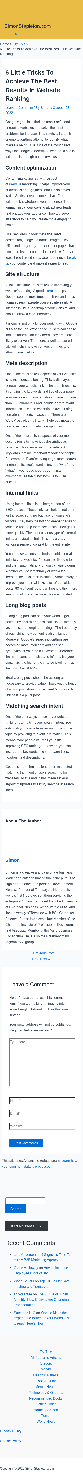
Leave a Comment (19, 108)
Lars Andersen (25, 1255)
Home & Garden (46, 1410)
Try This (46, 1352)
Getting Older (46, 1404)
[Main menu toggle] (13, 34)
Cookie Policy (10, 1441)
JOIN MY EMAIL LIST (26, 1226)
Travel (45, 1416)
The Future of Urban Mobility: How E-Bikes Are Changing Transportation (41, 1299)
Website (15, 184)
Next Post (41, 959)
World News (46, 1421)
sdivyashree (23, 1294)
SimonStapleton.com (27, 26)
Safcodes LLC (24, 1313)
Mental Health (45, 1387)
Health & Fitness (45, 1375)
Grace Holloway (26, 1268)
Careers (46, 1363)
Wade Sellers (24, 1281)
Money (46, 1369)
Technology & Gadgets (46, 1392)
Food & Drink (46, 1381)
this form (61, 1009)
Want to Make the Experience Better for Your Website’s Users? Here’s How (41, 1318)
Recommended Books (46, 1398)
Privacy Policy (10, 1431)
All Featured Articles (46, 1357)
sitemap (51, 291)
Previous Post (41, 953)
